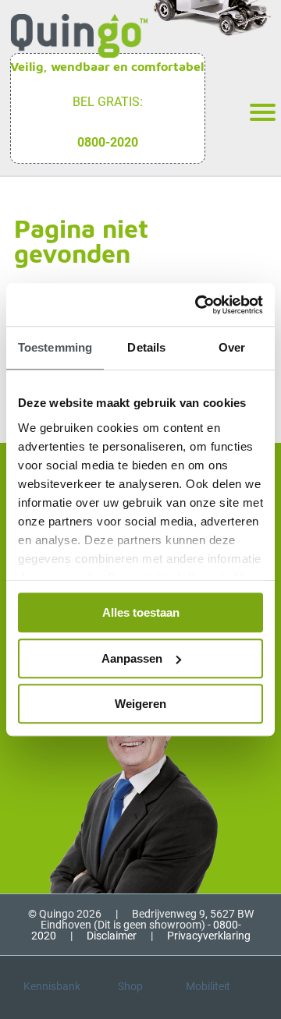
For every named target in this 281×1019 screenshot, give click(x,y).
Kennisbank (51, 986)
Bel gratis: (108, 101)
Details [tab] (146, 347)
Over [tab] (232, 347)
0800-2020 (107, 142)
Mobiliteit (208, 986)
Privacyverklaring (209, 935)
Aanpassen (131, 658)
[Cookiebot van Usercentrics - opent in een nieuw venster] (198, 305)
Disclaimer (112, 935)
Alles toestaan (141, 612)
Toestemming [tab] (55, 347)
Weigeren (140, 703)
